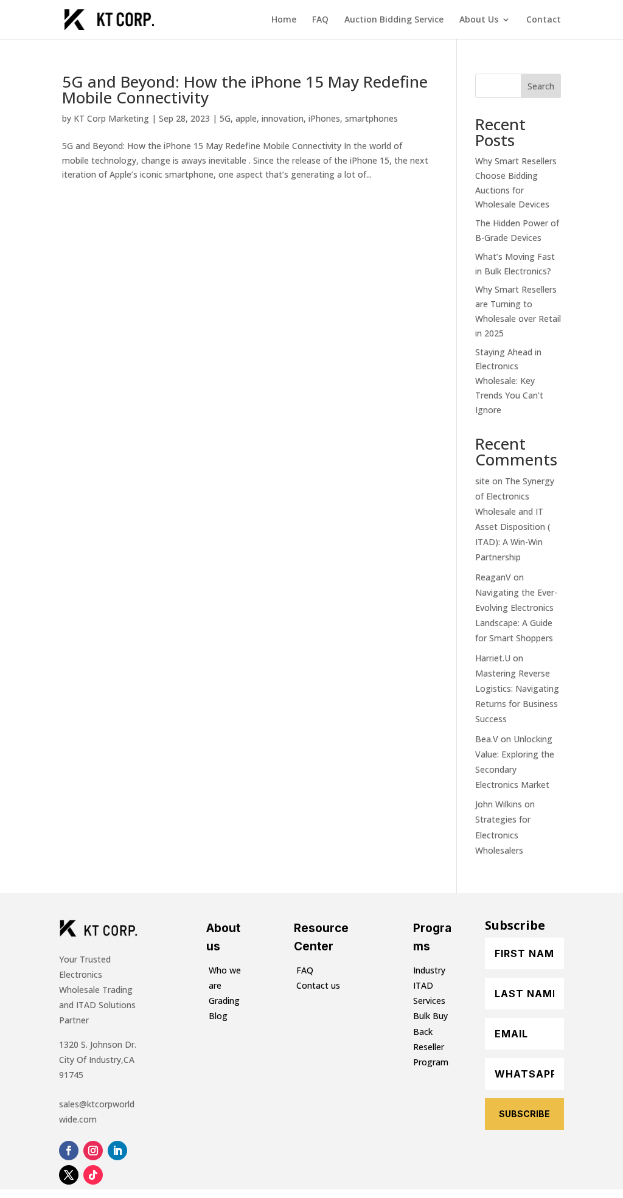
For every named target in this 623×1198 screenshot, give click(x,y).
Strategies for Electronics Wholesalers (503, 834)
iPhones (324, 118)
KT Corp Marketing (111, 118)
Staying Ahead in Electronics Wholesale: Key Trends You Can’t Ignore (509, 381)
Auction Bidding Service (394, 20)
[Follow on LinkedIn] (117, 1150)
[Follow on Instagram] (93, 1150)
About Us (478, 20)
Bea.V (486, 739)
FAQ (320, 20)
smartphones (371, 118)
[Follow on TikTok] (93, 1175)
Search (540, 86)
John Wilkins (498, 804)
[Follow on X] (68, 1175)
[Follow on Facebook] (68, 1150)
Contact (543, 20)
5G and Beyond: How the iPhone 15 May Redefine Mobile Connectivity (245, 89)
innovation (283, 118)
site (482, 481)
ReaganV (493, 577)
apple (246, 118)
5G (225, 118)
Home (283, 20)
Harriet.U (492, 658)
